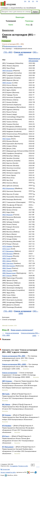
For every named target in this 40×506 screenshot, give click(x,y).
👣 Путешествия (5, 469)
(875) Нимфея (7, 246)
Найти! (35, 12)
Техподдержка (14, 466)
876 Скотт (5, 436)
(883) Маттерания (8, 266)
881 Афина (6, 404)
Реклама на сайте (23, 466)
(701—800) (7, 52)
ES (33, 1)
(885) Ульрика (7, 271)
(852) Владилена (8, 188)
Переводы (29, 21)
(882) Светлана (7, 263)
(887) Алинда (7, 275)
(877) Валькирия (8, 251)
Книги (11, 25)
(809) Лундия (7, 83)
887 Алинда (6, 415)
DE (29, 1)
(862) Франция (7, 215)
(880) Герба (6, 258)
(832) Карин (6, 139)
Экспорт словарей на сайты (8, 472)
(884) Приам (6, 268)
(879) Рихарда (7, 256)
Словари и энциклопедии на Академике (18, 8)
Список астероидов (22, 52)
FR (37, 1)
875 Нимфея (6, 425)
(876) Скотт (6, 249)
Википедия (20, 17)
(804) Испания (7, 70)
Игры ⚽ (29, 25)
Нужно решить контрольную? (22, 330)
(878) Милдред (7, 253)
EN (25, 1)
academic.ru (8, 3)
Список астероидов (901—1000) (14, 364)
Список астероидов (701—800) (13, 356)
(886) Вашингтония (9, 273)
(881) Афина (6, 261)
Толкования (11, 21)
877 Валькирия (7, 447)
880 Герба (5, 394)
